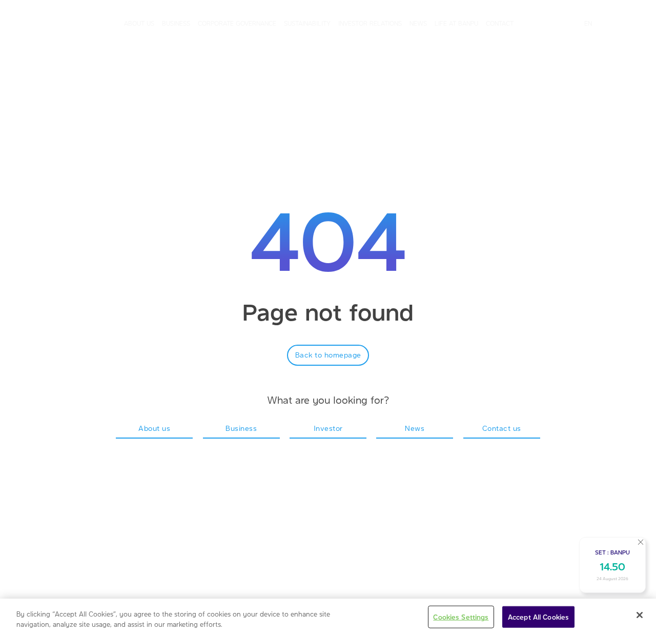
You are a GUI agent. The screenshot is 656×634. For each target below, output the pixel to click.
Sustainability (307, 23)
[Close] (639, 615)
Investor (328, 428)
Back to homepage (328, 354)
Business (176, 23)
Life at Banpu (456, 23)
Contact (500, 23)
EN (588, 23)
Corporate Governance (237, 23)
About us (139, 23)
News (418, 23)
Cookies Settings (460, 617)
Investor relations (370, 23)
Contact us (501, 428)
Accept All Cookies (538, 617)
